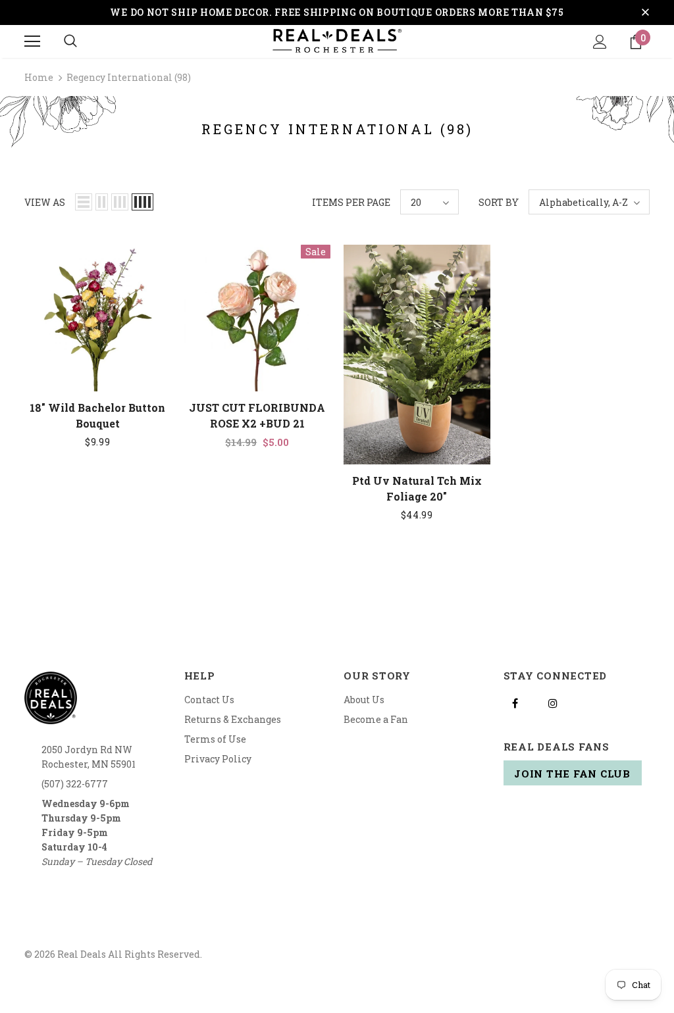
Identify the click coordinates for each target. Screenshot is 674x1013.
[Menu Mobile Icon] (32, 41)
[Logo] (337, 41)
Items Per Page (351, 202)
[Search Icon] (70, 41)
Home (38, 77)
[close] (645, 12)
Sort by (499, 202)
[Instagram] (553, 702)
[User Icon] (600, 42)
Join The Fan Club (572, 773)
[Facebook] (515, 702)
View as (44, 202)
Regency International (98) (128, 77)
